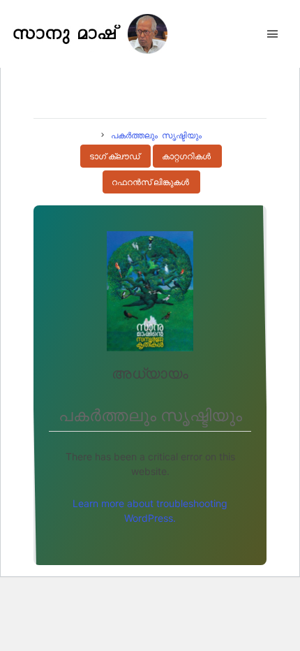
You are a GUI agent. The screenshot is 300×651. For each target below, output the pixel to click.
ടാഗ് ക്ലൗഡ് (114, 156)
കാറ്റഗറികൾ (186, 156)
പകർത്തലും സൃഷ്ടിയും (156, 135)
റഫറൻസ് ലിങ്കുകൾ (150, 182)
